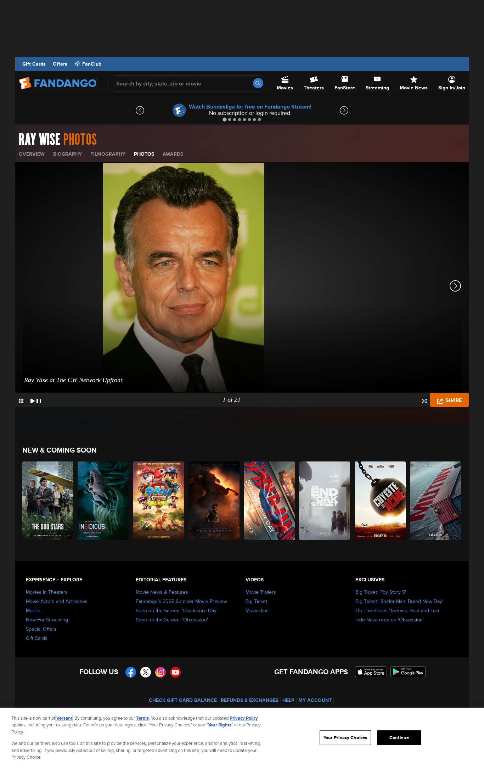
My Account (315, 700)
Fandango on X (145, 672)
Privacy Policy (244, 718)
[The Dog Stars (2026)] (48, 500)
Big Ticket (256, 601)
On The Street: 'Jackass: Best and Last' (397, 610)
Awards (173, 153)
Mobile (33, 610)
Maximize (424, 401)
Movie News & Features (162, 592)
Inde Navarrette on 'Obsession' (389, 619)
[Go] (258, 83)
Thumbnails (21, 401)
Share (453, 400)
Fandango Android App (408, 671)
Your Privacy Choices (345, 737)
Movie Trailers (261, 592)
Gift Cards (34, 64)
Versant (64, 718)
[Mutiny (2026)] (436, 500)
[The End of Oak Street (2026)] (325, 500)
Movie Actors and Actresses (57, 601)
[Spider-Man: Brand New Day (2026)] (270, 500)
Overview (32, 153)
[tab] (224, 119)
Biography (67, 153)
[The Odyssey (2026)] (214, 500)
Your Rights (219, 724)
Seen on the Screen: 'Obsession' (172, 619)
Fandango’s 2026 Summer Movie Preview (181, 601)
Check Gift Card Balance (183, 700)
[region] (242, 738)
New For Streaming (47, 619)
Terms (142, 718)
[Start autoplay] (35, 400)
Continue (399, 737)
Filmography (107, 153)
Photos (144, 153)
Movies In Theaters (47, 592)
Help (288, 700)
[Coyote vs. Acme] (380, 500)
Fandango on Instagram (160, 672)
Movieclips (257, 610)
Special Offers (41, 628)
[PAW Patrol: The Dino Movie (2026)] (159, 500)
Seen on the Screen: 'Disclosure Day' (177, 610)
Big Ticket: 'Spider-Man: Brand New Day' (399, 601)
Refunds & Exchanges (249, 700)
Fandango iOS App (371, 671)
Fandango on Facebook (130, 672)
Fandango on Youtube (175, 672)
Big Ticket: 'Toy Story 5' (380, 592)
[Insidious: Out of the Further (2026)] (103, 500)
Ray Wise (39, 139)
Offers (60, 64)
